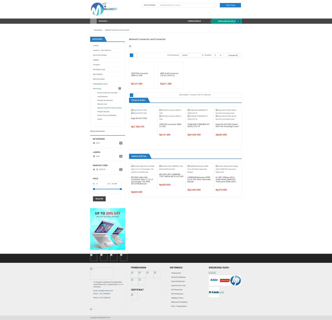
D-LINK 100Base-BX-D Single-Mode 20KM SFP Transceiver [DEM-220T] (226, 179)
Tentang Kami (176, 273)
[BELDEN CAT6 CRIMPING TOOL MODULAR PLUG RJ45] (171, 168)
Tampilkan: (208, 55)
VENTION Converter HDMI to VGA (139, 74)
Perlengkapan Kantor (100, 84)
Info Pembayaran (177, 294)
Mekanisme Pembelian (179, 302)
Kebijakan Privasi (177, 298)
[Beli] (149, 70)
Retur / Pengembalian (179, 306)
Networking (98, 30)
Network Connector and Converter (117, 30)
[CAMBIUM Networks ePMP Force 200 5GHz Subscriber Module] (200, 169)
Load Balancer (102, 97)
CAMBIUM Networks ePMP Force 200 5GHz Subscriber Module (199, 179)
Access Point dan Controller (107, 93)
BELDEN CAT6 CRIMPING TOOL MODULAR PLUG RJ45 (171, 175)
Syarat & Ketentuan (178, 281)
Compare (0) (233, 55)
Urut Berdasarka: (173, 55)
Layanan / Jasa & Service (102, 50)
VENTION (101, 169)
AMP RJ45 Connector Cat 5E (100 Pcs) (169, 74)
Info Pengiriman (176, 290)
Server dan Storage (100, 55)
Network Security (103, 112)
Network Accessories (105, 100)
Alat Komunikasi (99, 79)
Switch (99, 119)
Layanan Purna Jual (178, 285)
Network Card (102, 104)
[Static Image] (107, 229)
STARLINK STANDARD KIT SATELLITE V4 (199, 125)
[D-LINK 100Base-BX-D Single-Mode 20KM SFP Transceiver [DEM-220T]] (228, 169)
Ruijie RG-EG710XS (139, 118)
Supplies (96, 60)
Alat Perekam (98, 74)
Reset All (99, 199)
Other (98, 143)
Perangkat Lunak (99, 69)
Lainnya (96, 45)
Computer (96, 65)
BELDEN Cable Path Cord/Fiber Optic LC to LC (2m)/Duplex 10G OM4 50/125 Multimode (142, 180)
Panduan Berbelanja (178, 277)
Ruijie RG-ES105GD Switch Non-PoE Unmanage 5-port (227, 125)
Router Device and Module (106, 115)
